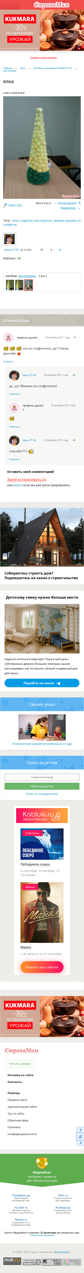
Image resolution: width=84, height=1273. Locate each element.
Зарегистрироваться (26, 479)
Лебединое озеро (35, 864)
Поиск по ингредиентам (42, 794)
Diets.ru (63, 1195)
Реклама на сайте (21, 1075)
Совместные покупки (43, 57)
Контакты (15, 1082)
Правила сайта (17, 1100)
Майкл (25, 947)
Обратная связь (18, 1120)
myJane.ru (21, 1207)
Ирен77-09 (11, 250)
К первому (70, 205)
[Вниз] (80, 1143)
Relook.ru (21, 1219)
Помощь (14, 1093)
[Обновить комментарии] (80, 1136)
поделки (26, 220)
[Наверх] (80, 1129)
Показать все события (42, 967)
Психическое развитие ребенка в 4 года (42, 744)
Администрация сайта (22, 1107)
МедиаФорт (42, 1172)
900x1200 (15, 205)
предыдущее (67, 203)
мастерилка (43, 220)
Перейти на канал (38, 683)
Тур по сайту (16, 1113)
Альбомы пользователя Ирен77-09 (52, 68)
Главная (7, 68)
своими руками (64, 220)
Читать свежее (20, 1064)
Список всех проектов (42, 1235)
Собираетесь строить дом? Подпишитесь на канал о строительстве (41, 575)
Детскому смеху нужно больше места (42, 597)
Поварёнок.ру (21, 1195)
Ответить (8, 361)
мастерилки (9, 70)
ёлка (15, 220)
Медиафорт (62, 1252)
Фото (22, 68)
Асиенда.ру (63, 1207)
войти (18, 485)
